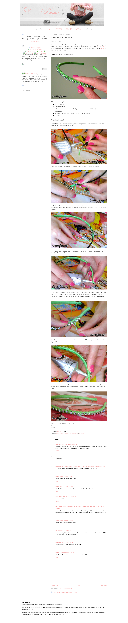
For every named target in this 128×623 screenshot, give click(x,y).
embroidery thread (68, 433)
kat (56, 530)
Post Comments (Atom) (65, 588)
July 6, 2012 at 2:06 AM (98, 466)
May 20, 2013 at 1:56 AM (67, 552)
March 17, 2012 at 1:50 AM (69, 444)
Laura (57, 486)
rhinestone (81, 433)
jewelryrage (58, 496)
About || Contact (35, 41)
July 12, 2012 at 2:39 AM (69, 496)
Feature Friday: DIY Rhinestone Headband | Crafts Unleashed (73, 466)
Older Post (104, 585)
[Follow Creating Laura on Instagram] (35, 47)
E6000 (61, 433)
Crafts (57, 433)
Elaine (57, 476)
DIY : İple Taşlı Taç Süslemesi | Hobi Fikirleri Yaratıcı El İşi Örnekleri (75, 506)
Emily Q (57, 552)
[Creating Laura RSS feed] (40, 51)
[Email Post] (65, 431)
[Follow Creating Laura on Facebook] (30, 51)
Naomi (57, 456)
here (102, 48)
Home (79, 585)
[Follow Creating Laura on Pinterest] (35, 49)
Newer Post (55, 585)
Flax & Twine (100, 46)
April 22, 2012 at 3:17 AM (67, 456)
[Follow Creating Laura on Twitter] (28, 53)
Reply (57, 450)
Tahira (57, 520)
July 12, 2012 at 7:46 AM (66, 520)
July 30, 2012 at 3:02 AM (66, 542)
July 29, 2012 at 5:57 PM (64, 530)
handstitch (58, 444)
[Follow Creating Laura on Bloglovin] (40, 53)
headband (75, 433)
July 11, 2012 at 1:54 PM (66, 486)
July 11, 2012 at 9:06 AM (66, 476)
